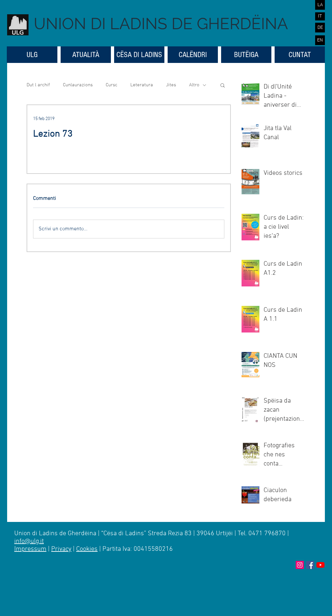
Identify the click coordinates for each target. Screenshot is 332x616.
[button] (222, 85)
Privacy (61, 549)
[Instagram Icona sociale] (300, 565)
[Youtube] (320, 565)
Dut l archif (38, 85)
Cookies (87, 549)
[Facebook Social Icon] (310, 565)
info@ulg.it (29, 541)
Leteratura (141, 85)
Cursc (111, 85)
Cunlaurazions (78, 85)
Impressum (30, 549)
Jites (171, 85)
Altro (194, 85)
